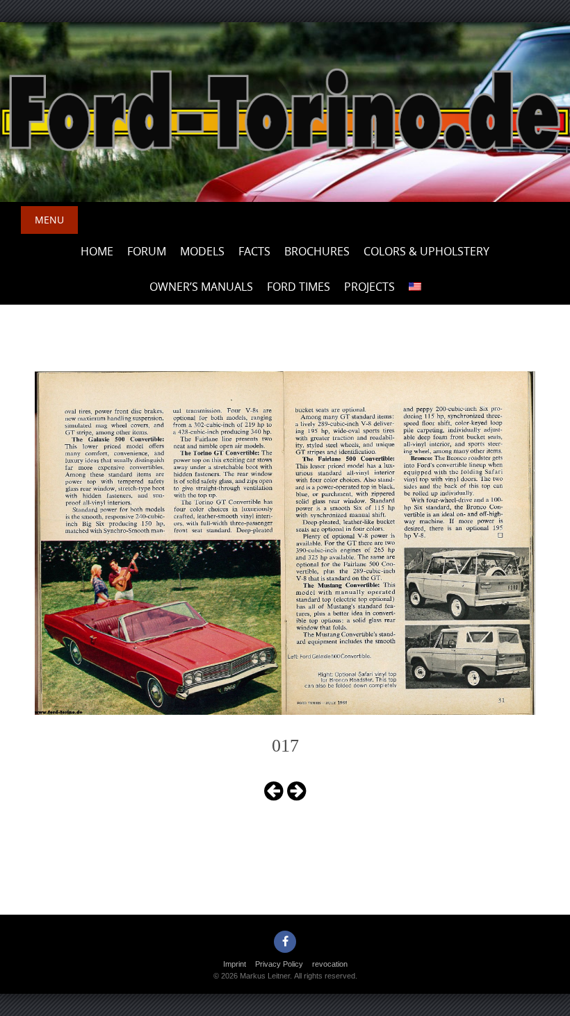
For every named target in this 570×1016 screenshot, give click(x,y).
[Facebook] (285, 942)
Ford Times (298, 286)
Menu (49, 219)
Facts (254, 251)
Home (97, 251)
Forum (146, 251)
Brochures (317, 251)
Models (202, 251)
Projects (369, 286)
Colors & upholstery (426, 251)
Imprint (234, 964)
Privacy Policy (279, 964)
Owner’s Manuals (201, 286)
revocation (330, 964)
